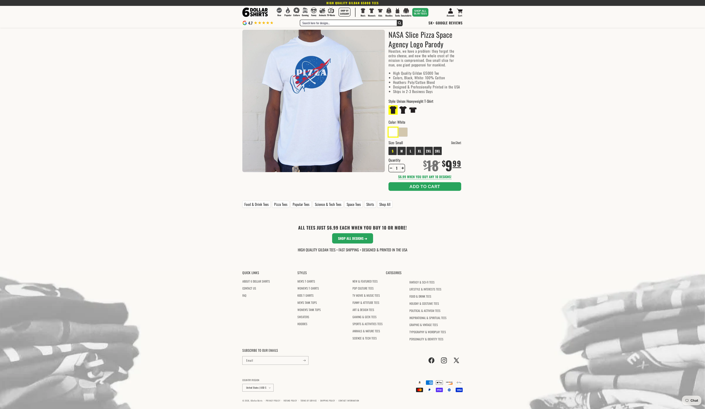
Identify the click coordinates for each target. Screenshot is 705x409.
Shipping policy (327, 400)
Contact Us (249, 288)
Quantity (394, 160)
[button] (345, 12)
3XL (437, 151)
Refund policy (290, 400)
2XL (428, 151)
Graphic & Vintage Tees (423, 325)
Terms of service (309, 400)
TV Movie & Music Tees (366, 295)
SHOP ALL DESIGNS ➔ (352, 238)
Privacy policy (273, 400)
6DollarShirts (257, 400)
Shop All (385, 204)
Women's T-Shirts (308, 288)
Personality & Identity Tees (426, 339)
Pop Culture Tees (363, 288)
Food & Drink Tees (256, 204)
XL (419, 151)
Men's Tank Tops (307, 302)
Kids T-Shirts (305, 295)
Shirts (370, 204)
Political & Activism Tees (424, 310)
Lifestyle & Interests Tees (425, 289)
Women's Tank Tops (309, 310)
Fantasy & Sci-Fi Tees (422, 282)
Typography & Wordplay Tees (427, 332)
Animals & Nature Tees (366, 331)
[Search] (399, 23)
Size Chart (456, 142)
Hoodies (302, 324)
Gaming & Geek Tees (364, 317)
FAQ (244, 295)
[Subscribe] (304, 360)
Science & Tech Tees (328, 204)
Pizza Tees (280, 204)
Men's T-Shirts (306, 281)
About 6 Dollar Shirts (256, 281)
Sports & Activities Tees (367, 324)
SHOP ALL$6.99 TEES (420, 12)
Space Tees (354, 204)
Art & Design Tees (363, 310)
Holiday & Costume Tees (424, 303)
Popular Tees (301, 204)
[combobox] (348, 23)
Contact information (349, 400)
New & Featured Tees (365, 281)
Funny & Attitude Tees (365, 302)
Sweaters (303, 317)
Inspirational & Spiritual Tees (427, 318)
